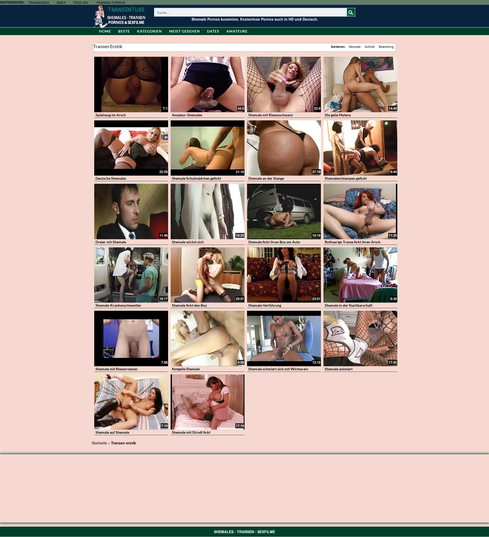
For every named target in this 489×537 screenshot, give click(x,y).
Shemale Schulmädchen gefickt (196, 178)
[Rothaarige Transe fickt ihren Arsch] (360, 211)
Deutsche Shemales (111, 178)
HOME (105, 31)
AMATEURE (237, 31)
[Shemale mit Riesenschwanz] (284, 84)
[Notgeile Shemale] (207, 338)
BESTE (124, 31)
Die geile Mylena (338, 115)
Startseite (99, 442)
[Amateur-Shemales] (207, 84)
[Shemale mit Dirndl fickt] (207, 402)
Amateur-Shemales (187, 115)
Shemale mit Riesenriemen (117, 369)
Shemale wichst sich (188, 242)
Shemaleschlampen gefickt (346, 178)
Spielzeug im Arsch (111, 115)
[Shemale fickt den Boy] (207, 275)
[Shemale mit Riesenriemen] (131, 338)
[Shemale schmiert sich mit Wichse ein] (284, 338)
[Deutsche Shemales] (131, 148)
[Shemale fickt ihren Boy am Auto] (284, 211)
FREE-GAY (81, 2)
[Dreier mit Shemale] (131, 211)
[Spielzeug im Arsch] (131, 84)
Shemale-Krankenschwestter (118, 305)
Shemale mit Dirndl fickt (191, 432)
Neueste (355, 46)
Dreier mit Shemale (111, 242)
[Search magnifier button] (351, 12)
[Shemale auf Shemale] (131, 402)
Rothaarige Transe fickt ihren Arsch (353, 242)
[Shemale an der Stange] (284, 148)
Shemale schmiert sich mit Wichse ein (278, 369)
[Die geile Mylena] (360, 84)
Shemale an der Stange (266, 178)
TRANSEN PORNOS (110, 2)
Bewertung (386, 46)
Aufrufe (370, 46)
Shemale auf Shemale (112, 432)
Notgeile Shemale (186, 369)
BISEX (61, 2)
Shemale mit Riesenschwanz (270, 115)
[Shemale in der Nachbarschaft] (360, 275)
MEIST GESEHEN (184, 31)
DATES (213, 31)
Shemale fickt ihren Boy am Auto (274, 242)
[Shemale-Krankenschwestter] (131, 275)
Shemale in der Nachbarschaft (348, 305)
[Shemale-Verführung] (284, 275)
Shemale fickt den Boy (189, 305)
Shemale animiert (338, 369)
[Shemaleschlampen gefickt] (360, 148)
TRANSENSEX (38, 2)
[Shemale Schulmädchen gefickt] (207, 148)
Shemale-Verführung (264, 305)
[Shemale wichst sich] (207, 211)
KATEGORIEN (149, 31)
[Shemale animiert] (360, 338)
